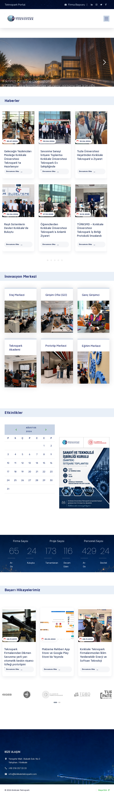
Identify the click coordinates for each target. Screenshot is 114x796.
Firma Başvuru (77, 4)
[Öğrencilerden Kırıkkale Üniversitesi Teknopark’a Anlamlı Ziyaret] (55, 200)
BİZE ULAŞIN (12, 751)
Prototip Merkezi (55, 345)
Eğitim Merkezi (91, 345)
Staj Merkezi (16, 294)
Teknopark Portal (15, 4)
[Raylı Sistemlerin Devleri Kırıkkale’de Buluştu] (18, 200)
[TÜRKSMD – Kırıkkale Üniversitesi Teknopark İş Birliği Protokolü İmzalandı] (91, 200)
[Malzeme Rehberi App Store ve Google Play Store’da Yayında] (57, 625)
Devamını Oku (12, 171)
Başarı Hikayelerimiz (22, 590)
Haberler (12, 100)
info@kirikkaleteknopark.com (23, 774)
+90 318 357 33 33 (18, 768)
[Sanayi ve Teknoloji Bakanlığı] (24, 695)
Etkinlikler (14, 412)
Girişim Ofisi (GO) (56, 294)
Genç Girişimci (90, 294)
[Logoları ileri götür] (59, 702)
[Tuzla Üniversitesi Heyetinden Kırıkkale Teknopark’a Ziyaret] (91, 127)
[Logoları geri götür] (55, 702)
